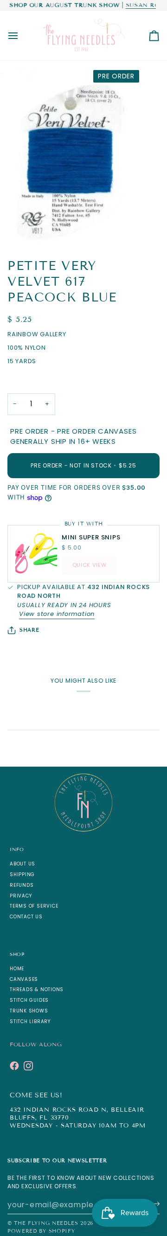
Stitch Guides (29, 1000)
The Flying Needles (46, 1223)
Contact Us (26, 916)
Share (29, 630)
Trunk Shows (29, 1010)
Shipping (22, 874)
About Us (22, 863)
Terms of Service (34, 906)
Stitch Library (30, 1021)
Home (17, 968)
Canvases (24, 979)
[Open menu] (21, 35)
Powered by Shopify (41, 1231)
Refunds (21, 885)
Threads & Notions (37, 989)
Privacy (21, 895)
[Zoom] (17, 227)
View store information (57, 613)
